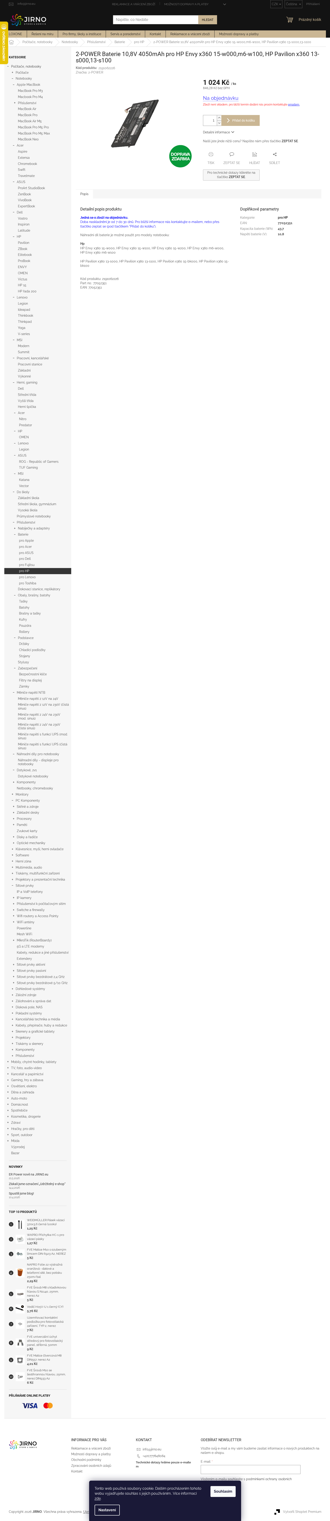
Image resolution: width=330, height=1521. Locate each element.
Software (22, 855)
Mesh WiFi (24, 934)
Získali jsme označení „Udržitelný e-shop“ (37, 1184)
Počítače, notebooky (26, 66)
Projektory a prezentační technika (40, 879)
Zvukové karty (27, 831)
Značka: (89, 72)
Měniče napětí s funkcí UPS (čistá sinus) (42, 746)
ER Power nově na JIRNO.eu (28, 1174)
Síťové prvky (25, 885)
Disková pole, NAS (29, 1007)
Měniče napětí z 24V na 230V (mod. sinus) (39, 716)
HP (19, 236)
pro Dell (25, 559)
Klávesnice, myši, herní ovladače (40, 849)
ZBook (22, 249)
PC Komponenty (28, 800)
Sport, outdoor (21, 1135)
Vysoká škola (27, 510)
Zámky (24, 686)
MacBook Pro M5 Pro (33, 127)
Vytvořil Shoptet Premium (302, 1511)
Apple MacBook (28, 84)
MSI (19, 340)
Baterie (23, 534)
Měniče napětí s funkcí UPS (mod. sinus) (43, 736)
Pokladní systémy (29, 1013)
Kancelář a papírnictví (27, 1074)
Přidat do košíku (243, 120)
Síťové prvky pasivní (31, 970)
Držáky (24, 644)
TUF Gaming (28, 467)
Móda (15, 1141)
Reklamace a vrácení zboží (133, 4)
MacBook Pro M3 (30, 91)
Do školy (23, 492)
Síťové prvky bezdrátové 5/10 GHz (42, 983)
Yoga (21, 328)
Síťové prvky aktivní (31, 964)
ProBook (24, 261)
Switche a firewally (31, 910)
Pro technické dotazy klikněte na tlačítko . (231, 175)
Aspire (22, 151)
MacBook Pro (27, 115)
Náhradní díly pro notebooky (38, 754)
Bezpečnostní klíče (33, 674)
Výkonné (24, 376)
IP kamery (24, 898)
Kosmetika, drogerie (26, 1116)
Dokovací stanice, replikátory (39, 589)
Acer (20, 145)
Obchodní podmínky (86, 1460)
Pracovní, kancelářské (33, 358)
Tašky (23, 601)
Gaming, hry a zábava (27, 1080)
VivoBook (25, 200)
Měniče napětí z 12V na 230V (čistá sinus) (43, 706)
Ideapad (24, 309)
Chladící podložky (32, 650)
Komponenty (26, 782)
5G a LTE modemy (30, 946)
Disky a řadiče (27, 837)
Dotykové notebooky (33, 776)
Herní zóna (23, 861)
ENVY (22, 267)
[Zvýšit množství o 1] (219, 117)
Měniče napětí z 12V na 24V (38, 698)
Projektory (23, 1037)
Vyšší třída (26, 401)
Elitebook (25, 255)
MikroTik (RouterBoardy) (34, 940)
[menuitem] (15, 34)
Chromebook (27, 164)
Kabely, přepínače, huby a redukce (41, 1025)
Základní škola (28, 498)
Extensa (24, 157)
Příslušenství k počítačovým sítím (41, 904)
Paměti (22, 825)
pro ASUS (26, 553)
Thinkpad (25, 321)
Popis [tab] (84, 194)
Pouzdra (25, 625)
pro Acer (25, 547)
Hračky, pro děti (22, 1129)
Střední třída (27, 395)
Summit (23, 352)
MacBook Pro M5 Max (34, 133)
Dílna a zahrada (22, 1092)
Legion (23, 303)
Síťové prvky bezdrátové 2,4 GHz (41, 977)
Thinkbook (25, 315)
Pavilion (23, 243)
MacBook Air (27, 109)
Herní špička (27, 407)
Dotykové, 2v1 (27, 770)
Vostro (22, 218)
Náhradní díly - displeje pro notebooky (38, 762)
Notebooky (24, 78)
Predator (25, 425)
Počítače (22, 72)
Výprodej (18, 1147)
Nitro (22, 419)
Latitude (24, 230)
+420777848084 (154, 1456)
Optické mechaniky (31, 843)
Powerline (24, 928)
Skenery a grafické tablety (35, 1031)
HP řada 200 (27, 291)
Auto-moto (19, 1098)
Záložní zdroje (26, 995)
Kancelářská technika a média (38, 1019)
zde (98, 1498)
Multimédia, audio (29, 867)
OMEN (23, 273)
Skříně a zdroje (28, 806)
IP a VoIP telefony (30, 892)
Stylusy (23, 662)
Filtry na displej (30, 680)
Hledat (207, 20)
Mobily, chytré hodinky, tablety (33, 1062)
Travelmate (26, 176)
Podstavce (26, 638)
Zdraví (15, 1122)
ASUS (21, 182)
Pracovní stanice (30, 364)
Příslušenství (27, 103)
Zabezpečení (27, 668)
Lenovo (22, 297)
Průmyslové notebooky (34, 516)
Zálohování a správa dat (33, 1001)
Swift (21, 169)
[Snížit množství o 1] (219, 123)
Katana (24, 480)
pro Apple (26, 540)
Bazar (15, 1153)
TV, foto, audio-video (26, 1068)
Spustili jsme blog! (21, 1193)
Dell (20, 212)
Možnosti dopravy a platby (186, 4)
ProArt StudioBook (31, 188)
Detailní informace (216, 132)
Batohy (24, 607)
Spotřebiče (19, 1110)
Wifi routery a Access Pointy (38, 916)
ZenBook (24, 194)
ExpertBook (26, 206)
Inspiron (23, 224)
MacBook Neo (28, 139)
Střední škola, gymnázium (37, 504)
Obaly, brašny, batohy (34, 595)
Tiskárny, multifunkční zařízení (38, 873)
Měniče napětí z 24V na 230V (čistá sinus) (39, 726)
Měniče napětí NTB (31, 692)
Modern (23, 346)
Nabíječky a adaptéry (34, 528)
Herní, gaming (27, 382)
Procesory (24, 819)
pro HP (24, 571)
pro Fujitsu (26, 565)
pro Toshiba (27, 583)
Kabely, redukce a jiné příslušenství (42, 952)
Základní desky (28, 812)
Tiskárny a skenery (29, 1044)
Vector (24, 486)
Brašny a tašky (30, 613)
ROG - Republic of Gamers (39, 461)
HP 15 (22, 285)
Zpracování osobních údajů (91, 1465)
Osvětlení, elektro (24, 1086)
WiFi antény (25, 922)
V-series (24, 334)
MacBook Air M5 (30, 121)
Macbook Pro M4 (30, 97)
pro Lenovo (27, 577)
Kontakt (77, 1471)
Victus (22, 279)
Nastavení (107, 1510)
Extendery (24, 958)
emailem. (294, 104)
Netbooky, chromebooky (35, 788)
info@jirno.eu (152, 1449)
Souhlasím (223, 1491)
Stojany (24, 656)
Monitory (22, 794)
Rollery (24, 632)
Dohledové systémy (30, 989)
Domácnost (19, 1104)
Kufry (23, 619)
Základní (24, 370)
